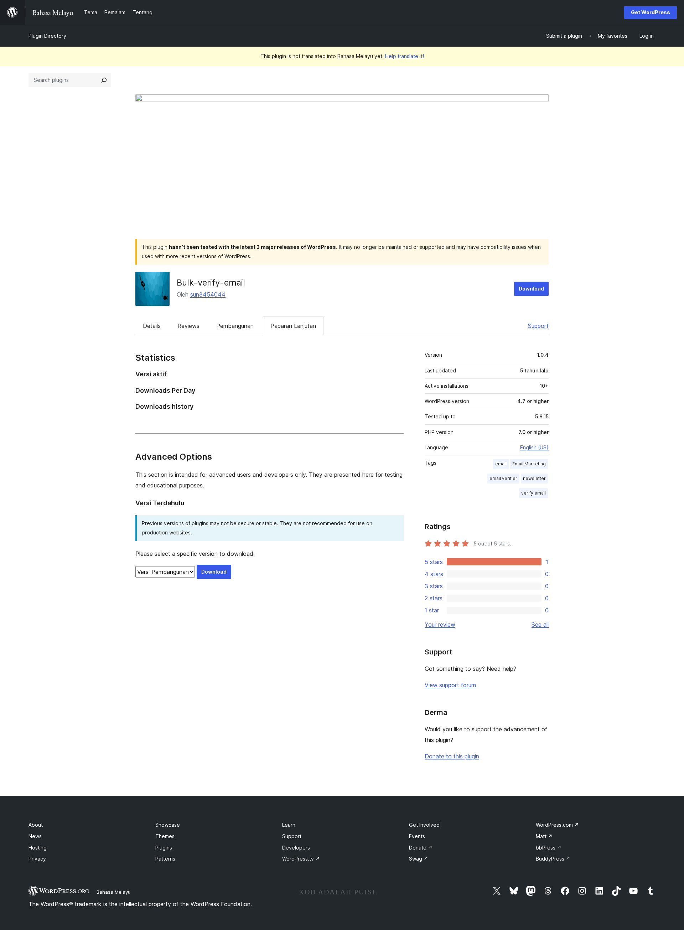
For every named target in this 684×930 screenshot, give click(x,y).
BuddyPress (553, 859)
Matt (544, 836)
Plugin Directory (47, 36)
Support (538, 325)
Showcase (167, 825)
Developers (296, 848)
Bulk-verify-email (211, 282)
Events (417, 836)
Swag (418, 859)
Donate (420, 848)
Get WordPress (650, 12)
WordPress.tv (301, 859)
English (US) (534, 447)
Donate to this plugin (452, 756)
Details (152, 325)
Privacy (37, 859)
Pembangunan (235, 325)
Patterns (165, 859)
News (35, 836)
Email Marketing (529, 463)
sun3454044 (208, 294)
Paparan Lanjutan (293, 325)
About (35, 825)
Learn (288, 825)
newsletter (534, 478)
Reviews (188, 325)
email (501, 463)
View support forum (450, 685)
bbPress (548, 848)
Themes (165, 836)
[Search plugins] (104, 80)
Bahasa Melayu (113, 892)
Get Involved (424, 825)
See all (540, 624)
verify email (533, 493)
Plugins (163, 848)
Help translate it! (404, 56)
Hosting (37, 848)
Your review (440, 624)
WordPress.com (557, 825)
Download (531, 289)
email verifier (503, 478)
